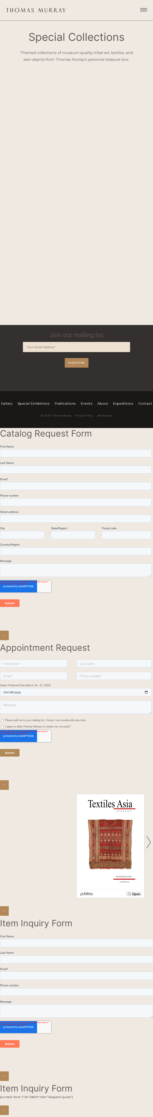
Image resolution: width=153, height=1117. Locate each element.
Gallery (7, 403)
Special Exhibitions (34, 403)
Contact (145, 403)
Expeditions (123, 403)
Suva (109, 415)
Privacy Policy (84, 415)
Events (86, 403)
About (102, 403)
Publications (65, 403)
